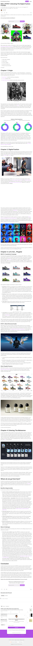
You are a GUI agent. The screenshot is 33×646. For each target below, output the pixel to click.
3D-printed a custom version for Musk (15, 182)
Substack (12, 644)
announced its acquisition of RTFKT (6, 46)
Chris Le (3, 78)
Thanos (9, 155)
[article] (16, 610)
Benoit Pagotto (4, 77)
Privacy (16, 639)
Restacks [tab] (6, 595)
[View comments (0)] (4, 13)
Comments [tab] (2, 595)
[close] (24, 615)
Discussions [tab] (7, 606)
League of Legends (17, 180)
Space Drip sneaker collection (5, 369)
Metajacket (15, 210)
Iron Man (5, 155)
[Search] (31, 606)
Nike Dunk (9, 259)
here (5, 439)
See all (2, 624)
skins (18, 105)
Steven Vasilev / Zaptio (5, 80)
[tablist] (4, 595)
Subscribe (27, 1)
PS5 (21, 180)
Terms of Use (20, 629)
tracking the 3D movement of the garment (17, 329)
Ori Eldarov (6, 616)
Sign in (31, 1)
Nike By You (8, 315)
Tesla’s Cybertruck (28, 180)
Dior (13, 180)
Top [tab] (1, 606)
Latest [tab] (4, 606)
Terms (18, 639)
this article (29, 483)
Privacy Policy (23, 630)
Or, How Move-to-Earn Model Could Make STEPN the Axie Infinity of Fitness (12, 609)
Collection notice (22, 639)
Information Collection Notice (16, 630)
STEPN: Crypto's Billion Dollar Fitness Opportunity (10, 608)
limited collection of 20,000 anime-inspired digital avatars (16, 217)
